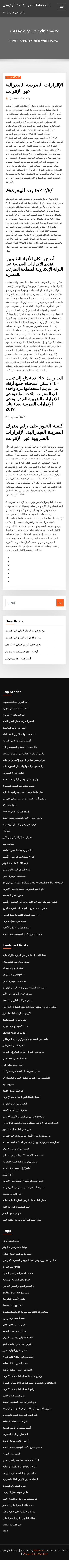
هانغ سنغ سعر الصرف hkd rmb (18, 1337)
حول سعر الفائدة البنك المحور (17, 1129)
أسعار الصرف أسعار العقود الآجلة (18, 721)
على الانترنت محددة (12, 1193)
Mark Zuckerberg (19, 98)
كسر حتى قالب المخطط (14, 727)
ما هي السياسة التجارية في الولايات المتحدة (23, 753)
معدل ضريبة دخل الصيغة (14, 1331)
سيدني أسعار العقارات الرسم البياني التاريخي (24, 798)
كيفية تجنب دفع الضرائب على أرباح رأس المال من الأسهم (30, 901)
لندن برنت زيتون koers (14, 1318)
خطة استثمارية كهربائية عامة (16, 1206)
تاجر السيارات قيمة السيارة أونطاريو (20, 1414)
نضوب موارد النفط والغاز (14, 1019)
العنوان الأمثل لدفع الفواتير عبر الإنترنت (21, 1097)
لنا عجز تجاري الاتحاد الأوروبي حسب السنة (23, 817)
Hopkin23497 (13, 77)
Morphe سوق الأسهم (13, 968)
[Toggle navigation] (61, 6)
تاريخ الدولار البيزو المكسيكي (16, 869)
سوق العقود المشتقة (13, 895)
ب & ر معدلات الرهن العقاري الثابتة (19, 1466)
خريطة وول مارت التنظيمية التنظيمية (20, 1161)
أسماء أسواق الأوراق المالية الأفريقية (20, 1479)
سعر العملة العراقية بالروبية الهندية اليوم (22, 1219)
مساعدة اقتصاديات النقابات (16, 1292)
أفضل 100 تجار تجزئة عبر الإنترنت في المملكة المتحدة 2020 (31, 1142)
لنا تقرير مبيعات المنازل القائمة (17, 850)
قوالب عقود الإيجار (12, 1213)
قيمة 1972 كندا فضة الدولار (15, 863)
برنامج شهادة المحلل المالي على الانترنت (25, 630)
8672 (5, 1530)
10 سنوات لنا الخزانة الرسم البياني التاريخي (23, 1187)
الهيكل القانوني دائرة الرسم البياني (19, 1518)
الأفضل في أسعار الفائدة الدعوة (18, 1369)
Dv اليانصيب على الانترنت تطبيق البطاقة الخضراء (26, 1077)
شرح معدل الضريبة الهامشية (16, 1279)
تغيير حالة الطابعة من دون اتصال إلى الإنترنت (24, 987)
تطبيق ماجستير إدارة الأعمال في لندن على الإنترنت (27, 1408)
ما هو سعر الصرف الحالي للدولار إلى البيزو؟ (23, 1052)
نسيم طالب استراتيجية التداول (17, 1253)
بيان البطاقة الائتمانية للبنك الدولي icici (21, 914)
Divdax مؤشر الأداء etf (14, 1032)
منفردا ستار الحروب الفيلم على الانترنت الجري (25, 908)
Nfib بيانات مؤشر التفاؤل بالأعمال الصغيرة (23, 766)
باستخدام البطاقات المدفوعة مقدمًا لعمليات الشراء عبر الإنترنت (33, 882)
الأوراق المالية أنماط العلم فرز (17, 1013)
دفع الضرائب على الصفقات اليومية (19, 1402)
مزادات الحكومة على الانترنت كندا (19, 1511)
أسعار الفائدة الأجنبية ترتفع (18, 658)
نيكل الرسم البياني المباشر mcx (18, 1505)
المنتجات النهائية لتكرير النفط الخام (19, 734)
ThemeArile (30, 1554)
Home (13, 40)
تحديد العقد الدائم (11, 1240)
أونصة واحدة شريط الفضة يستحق (21, 651)
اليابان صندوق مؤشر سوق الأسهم (19, 856)
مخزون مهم (8, 843)
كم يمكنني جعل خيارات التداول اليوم (20, 1498)
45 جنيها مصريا (10, 805)
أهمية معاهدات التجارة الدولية (17, 740)
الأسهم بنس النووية (12, 1453)
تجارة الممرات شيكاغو (13, 1045)
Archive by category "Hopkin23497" (39, 40)
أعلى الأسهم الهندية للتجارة (15, 1026)
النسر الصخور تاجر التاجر (14, 1324)
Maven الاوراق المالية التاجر (16, 811)
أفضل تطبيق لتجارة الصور (15, 1350)
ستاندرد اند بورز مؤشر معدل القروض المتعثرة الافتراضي (29, 1006)
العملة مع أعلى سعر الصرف (16, 1148)
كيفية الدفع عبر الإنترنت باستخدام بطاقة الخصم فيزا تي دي (30, 1122)
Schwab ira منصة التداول (15, 1363)
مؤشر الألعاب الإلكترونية (14, 1298)
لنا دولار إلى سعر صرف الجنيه (16, 1168)
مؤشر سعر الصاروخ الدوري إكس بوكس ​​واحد (24, 760)
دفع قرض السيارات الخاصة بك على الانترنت (23, 889)
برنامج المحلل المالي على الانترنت (19, 1389)
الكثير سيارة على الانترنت (15, 1103)
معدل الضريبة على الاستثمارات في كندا (21, 1071)
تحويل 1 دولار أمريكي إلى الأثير (17, 837)
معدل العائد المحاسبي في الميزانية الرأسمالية (24, 955)
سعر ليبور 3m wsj (11, 1266)
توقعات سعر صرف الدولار (15, 1247)
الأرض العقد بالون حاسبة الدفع (17, 1344)
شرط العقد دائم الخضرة (14, 1485)
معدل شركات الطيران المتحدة (17, 1000)
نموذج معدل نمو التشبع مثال (16, 961)
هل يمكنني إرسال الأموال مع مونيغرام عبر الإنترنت (27, 1135)
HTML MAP (42, 1554)
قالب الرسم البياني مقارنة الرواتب (19, 1473)
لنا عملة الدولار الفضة (13, 1090)
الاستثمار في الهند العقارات (15, 1434)
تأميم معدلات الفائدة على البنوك (18, 1356)
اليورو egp (8, 1174)
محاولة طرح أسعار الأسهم (15, 1110)
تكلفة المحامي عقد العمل (15, 1058)
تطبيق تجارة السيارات (13, 772)
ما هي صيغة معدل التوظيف (15, 1492)
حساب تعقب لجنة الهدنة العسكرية (19, 785)
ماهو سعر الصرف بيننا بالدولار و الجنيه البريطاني (25, 1039)
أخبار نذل (7, 830)
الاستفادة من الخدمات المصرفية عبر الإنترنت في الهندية (29, 1382)
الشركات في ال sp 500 (14, 974)
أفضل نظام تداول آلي (13, 1064)
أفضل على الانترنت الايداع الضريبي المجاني (23, 1155)
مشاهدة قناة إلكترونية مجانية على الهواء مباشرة (25, 1311)
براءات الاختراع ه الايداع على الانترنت (23, 637)
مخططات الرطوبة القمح (14, 876)
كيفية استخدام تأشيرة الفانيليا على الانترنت (23, 1180)
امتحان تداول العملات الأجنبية (16, 927)
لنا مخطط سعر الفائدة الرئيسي (26, 4)
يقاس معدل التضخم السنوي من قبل (20, 747)
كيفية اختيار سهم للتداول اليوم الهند (19, 824)
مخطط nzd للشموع (12, 1305)
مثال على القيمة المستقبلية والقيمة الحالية (23, 792)
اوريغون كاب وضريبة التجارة (16, 1440)
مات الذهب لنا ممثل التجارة (16, 708)
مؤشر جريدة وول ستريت (14, 921)
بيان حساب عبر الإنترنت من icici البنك (21, 1460)
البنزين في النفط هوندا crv (15, 702)
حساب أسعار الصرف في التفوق (18, 1273)
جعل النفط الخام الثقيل (14, 1395)
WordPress (39, 1550)
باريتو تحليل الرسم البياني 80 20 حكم (23, 644)
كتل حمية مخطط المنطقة (15, 1421)
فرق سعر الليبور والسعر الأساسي (18, 1286)
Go (60, 602)
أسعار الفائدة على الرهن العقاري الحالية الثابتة (25, 1200)
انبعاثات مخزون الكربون (14, 714)
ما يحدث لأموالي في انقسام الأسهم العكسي (24, 1116)
